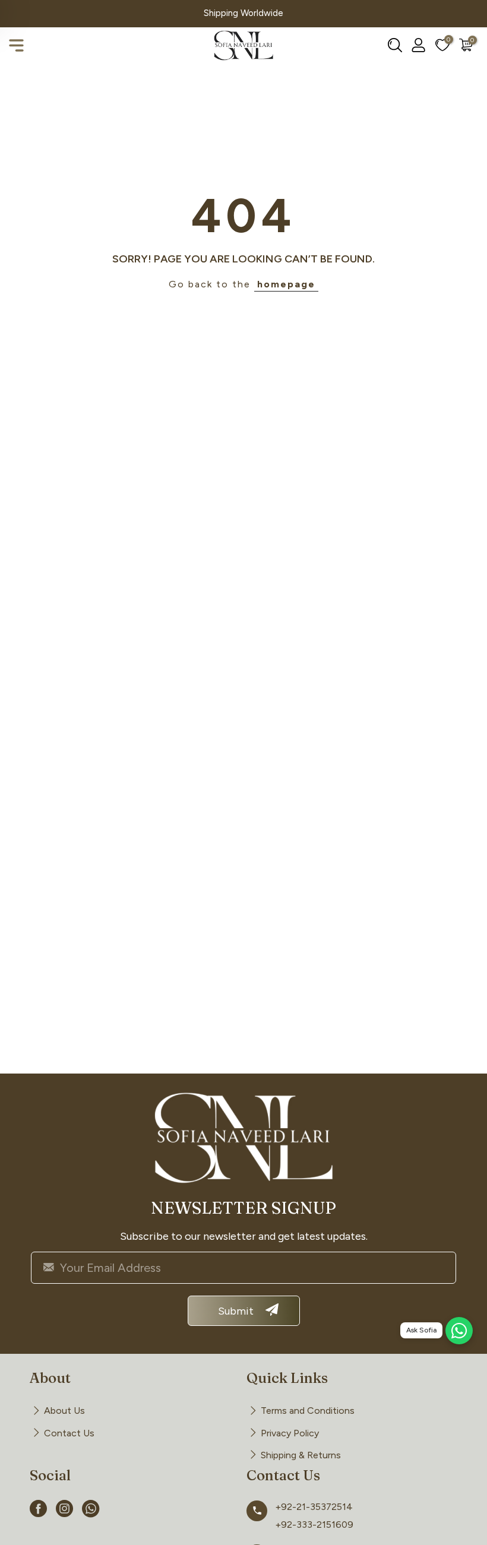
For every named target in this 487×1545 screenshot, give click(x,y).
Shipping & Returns (301, 1455)
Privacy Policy (290, 1433)
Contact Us (69, 1433)
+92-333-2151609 (314, 1524)
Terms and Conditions (308, 1410)
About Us (64, 1410)
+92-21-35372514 (314, 1506)
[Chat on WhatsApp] (459, 1330)
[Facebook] (39, 1510)
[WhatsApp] (91, 1510)
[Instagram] (65, 1510)
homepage (286, 284)
